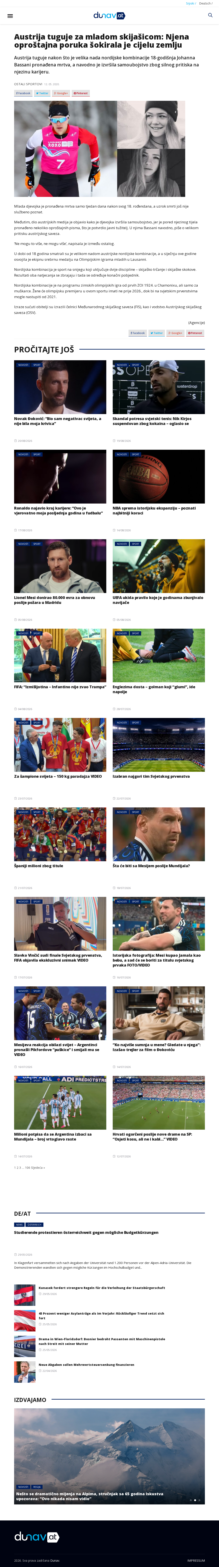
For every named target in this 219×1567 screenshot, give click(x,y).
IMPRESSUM (196, 1560)
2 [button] (195, 1500)
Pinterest (82, 93)
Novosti (23, 364)
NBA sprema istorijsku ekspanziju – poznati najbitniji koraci (154, 510)
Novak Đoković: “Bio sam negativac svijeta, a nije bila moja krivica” (57, 421)
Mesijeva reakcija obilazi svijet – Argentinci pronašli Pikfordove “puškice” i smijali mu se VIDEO (56, 1049)
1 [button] (191, 1500)
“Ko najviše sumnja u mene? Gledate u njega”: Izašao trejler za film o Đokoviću (156, 1047)
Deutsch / (206, 3)
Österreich (34, 1224)
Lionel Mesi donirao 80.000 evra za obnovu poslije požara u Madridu (54, 600)
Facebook (24, 93)
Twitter (43, 93)
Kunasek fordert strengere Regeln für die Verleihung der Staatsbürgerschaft (102, 1288)
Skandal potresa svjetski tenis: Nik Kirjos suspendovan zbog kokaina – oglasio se (152, 421)
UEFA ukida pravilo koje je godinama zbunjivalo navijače (158, 600)
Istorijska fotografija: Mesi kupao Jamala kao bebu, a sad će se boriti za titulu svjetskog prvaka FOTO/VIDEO (157, 960)
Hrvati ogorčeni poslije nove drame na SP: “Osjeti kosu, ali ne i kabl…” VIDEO (152, 1137)
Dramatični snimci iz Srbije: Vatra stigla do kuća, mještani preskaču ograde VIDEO (98, 1498)
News (19, 1224)
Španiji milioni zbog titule (38, 865)
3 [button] (199, 1500)
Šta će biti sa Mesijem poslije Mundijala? (151, 865)
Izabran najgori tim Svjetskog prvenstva (151, 776)
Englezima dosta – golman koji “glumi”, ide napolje (154, 689)
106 (27, 1168)
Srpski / (191, 3)
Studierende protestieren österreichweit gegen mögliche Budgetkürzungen (86, 1232)
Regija (36, 1491)
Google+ (62, 93)
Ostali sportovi (28, 84)
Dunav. (55, 1560)
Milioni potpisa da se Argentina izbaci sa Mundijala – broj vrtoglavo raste (53, 1137)
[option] (109, 1456)
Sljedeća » (38, 1168)
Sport (36, 364)
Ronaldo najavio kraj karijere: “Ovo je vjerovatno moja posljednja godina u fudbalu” (58, 510)
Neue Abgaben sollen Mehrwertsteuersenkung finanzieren (86, 1365)
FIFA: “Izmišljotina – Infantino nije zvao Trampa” (60, 686)
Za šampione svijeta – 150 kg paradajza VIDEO (58, 776)
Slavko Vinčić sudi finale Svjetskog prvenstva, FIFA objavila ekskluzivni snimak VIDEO (58, 958)
